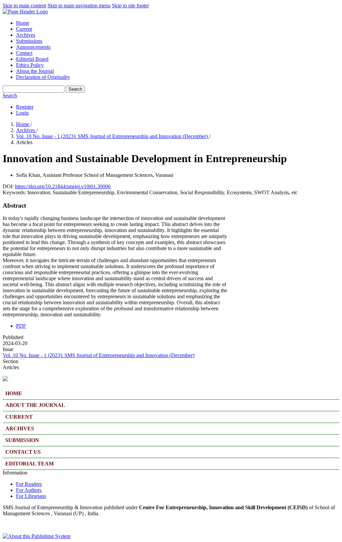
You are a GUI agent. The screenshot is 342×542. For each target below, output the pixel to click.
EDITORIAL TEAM (29, 463)
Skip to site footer (130, 5)
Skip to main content (24, 5)
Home (22, 23)
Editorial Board (32, 59)
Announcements (33, 47)
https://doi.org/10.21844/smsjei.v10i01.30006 (63, 186)
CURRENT (19, 417)
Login (22, 113)
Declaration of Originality (43, 77)
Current (24, 29)
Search (75, 89)
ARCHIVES (19, 428)
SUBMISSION (22, 440)
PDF (21, 326)
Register (24, 107)
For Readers (29, 484)
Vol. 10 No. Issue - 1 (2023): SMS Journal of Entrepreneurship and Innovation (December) (112, 136)
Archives (25, 35)
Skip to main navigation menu (79, 5)
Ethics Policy (30, 65)
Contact (24, 53)
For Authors (28, 490)
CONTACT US (23, 452)
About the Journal (35, 71)
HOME (13, 393)
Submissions (29, 41)
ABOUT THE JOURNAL (35, 405)
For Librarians (31, 496)
